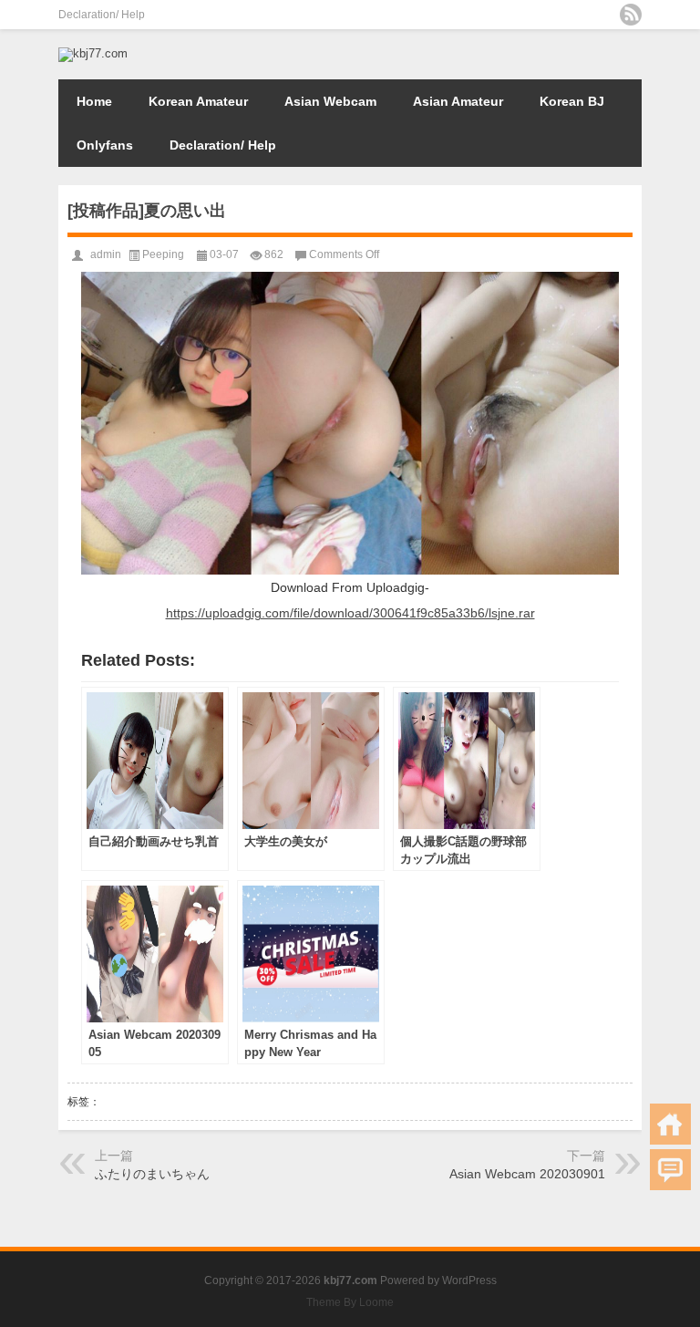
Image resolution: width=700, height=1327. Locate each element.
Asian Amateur (458, 101)
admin (105, 254)
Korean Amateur (198, 101)
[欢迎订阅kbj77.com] (631, 15)
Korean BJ (572, 101)
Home (94, 101)
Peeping (163, 254)
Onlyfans (105, 145)
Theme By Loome (350, 1302)
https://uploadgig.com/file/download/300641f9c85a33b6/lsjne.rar (350, 613)
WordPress (469, 1280)
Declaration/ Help (101, 14)
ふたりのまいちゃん (152, 1173)
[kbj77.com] (93, 53)
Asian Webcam (330, 101)
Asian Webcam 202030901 (527, 1173)
